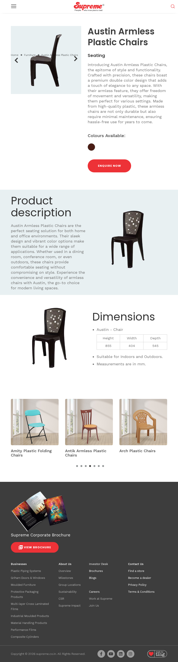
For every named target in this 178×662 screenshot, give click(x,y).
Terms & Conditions (141, 591)
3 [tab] (86, 466)
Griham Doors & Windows (28, 577)
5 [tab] (94, 466)
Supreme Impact (70, 605)
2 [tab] (81, 466)
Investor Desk (98, 564)
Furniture (30, 55)
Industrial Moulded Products (30, 616)
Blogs (92, 577)
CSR (61, 598)
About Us (65, 564)
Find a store (136, 571)
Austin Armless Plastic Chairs (59, 55)
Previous (16, 60)
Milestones (66, 577)
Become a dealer (139, 577)
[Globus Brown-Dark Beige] (93, 147)
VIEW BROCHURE (37, 547)
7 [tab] (103, 466)
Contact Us (135, 564)
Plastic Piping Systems (26, 571)
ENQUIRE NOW (109, 166)
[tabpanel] (35, 429)
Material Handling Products (29, 623)
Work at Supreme (100, 598)
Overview (65, 571)
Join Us (94, 605)
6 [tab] (99, 466)
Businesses (19, 564)
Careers (94, 591)
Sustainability (68, 591)
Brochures (96, 571)
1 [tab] (77, 466)
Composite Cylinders (25, 636)
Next (76, 59)
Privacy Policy (137, 584)
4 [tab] (90, 466)
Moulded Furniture (23, 584)
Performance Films (23, 629)
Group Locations (70, 584)
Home (14, 55)
